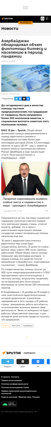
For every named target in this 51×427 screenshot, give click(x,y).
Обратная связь (24, 397)
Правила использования (11, 380)
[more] (46, 210)
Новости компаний (9, 397)
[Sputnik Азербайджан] (7, 19)
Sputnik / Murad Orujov (11, 94)
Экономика (16, 326)
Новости (5, 326)
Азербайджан (28, 326)
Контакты (15, 377)
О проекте (5, 377)
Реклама (36, 397)
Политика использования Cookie (15, 387)
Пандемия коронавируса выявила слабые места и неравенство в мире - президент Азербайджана (25, 202)
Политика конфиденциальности (14, 384)
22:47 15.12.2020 (8, 61)
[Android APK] (9, 404)
